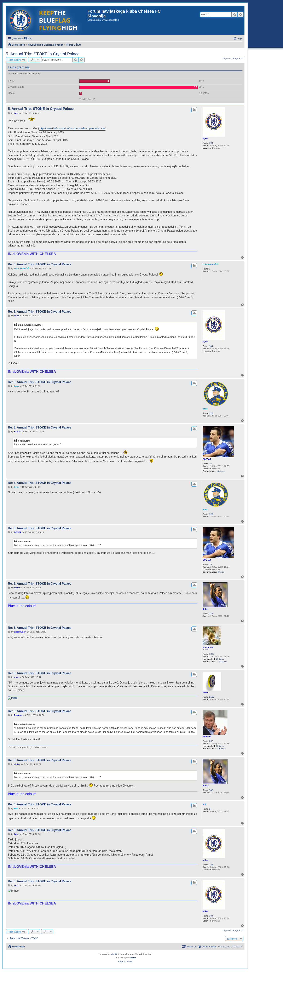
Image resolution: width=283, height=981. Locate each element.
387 (211, 741)
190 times (222, 661)
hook (205, 409)
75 (210, 464)
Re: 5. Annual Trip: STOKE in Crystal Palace (39, 264)
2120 (211, 697)
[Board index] (46, 20)
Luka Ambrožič (210, 264)
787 (211, 613)
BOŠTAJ (207, 459)
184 (211, 143)
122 (211, 413)
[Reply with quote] (194, 109)
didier (205, 609)
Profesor (207, 736)
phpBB (114, 954)
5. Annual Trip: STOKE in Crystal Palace (43, 54)
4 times (221, 471)
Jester (133, 958)
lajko (205, 138)
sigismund (208, 647)
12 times (220, 746)
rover (205, 692)
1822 (211, 654)
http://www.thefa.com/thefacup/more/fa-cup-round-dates (72, 128)
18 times (222, 748)
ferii (205, 804)
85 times (220, 659)
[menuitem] (28, 38)
